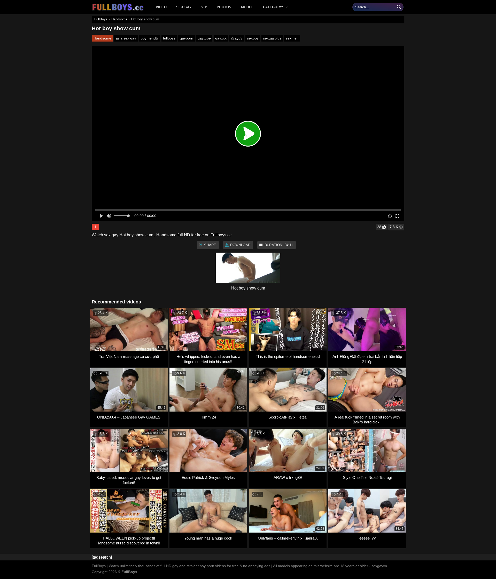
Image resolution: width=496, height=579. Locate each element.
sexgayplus (272, 38)
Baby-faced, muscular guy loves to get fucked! (128, 480)
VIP (204, 7)
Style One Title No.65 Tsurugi (367, 477)
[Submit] (398, 7)
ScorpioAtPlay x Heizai (287, 417)
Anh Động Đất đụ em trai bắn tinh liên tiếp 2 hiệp (367, 359)
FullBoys (100, 19)
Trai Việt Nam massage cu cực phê (129, 356)
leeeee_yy (367, 538)
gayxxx (221, 38)
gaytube (204, 38)
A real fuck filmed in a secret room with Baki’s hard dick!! (367, 419)
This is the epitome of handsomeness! (288, 356)
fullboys (169, 38)
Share (209, 245)
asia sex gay (126, 38)
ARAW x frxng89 (288, 477)
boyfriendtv (150, 38)
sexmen (292, 38)
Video (161, 7)
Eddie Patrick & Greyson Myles (208, 477)
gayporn (186, 38)
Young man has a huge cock (208, 538)
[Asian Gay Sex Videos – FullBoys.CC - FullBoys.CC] (118, 7)
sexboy (253, 38)
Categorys (273, 7)
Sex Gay (184, 7)
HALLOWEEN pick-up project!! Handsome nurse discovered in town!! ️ (128, 540)
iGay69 (237, 38)
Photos (224, 7)
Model (247, 7)
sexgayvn (379, 566)
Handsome (119, 19)
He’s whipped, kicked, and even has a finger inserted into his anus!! (208, 359)
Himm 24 (208, 417)
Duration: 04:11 (278, 245)
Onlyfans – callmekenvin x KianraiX (288, 538)
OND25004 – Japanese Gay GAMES (128, 417)
